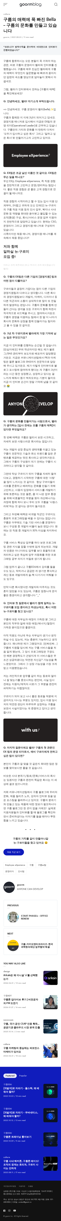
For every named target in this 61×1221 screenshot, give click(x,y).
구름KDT (7, 995)
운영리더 (9, 871)
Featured (10, 1075)
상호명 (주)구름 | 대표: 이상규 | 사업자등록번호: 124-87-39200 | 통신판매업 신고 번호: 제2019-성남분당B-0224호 (27, 1192)
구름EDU (7, 1084)
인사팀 (21, 871)
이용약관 (22, 1186)
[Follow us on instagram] (9, 1210)
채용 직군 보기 (13, 852)
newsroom (8, 1019)
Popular (23, 1075)
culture (6, 14)
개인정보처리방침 (9, 1186)
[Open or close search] (56, 4)
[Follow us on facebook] (5, 1210)
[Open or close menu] (5, 4)
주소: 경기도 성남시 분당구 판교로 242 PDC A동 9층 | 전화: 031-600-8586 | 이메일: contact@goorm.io (28, 1200)
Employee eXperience (15, 865)
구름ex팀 (42, 865)
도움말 (30, 1186)
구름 (31, 865)
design (6, 971)
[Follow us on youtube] (14, 1210)
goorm (6, 37)
